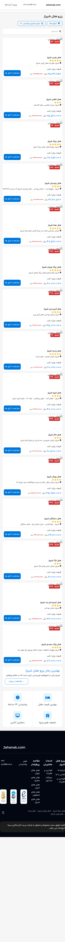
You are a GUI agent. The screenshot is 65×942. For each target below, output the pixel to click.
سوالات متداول (49, 779)
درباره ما (61, 770)
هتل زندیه (32, 811)
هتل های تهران (35, 772)
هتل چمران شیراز (44, 811)
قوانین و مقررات (61, 780)
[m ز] (53, 5)
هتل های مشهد (35, 779)
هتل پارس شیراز (57, 814)
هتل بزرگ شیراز (59, 811)
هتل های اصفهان (35, 794)
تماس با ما (60, 774)
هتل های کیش (35, 786)
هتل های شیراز (35, 801)
